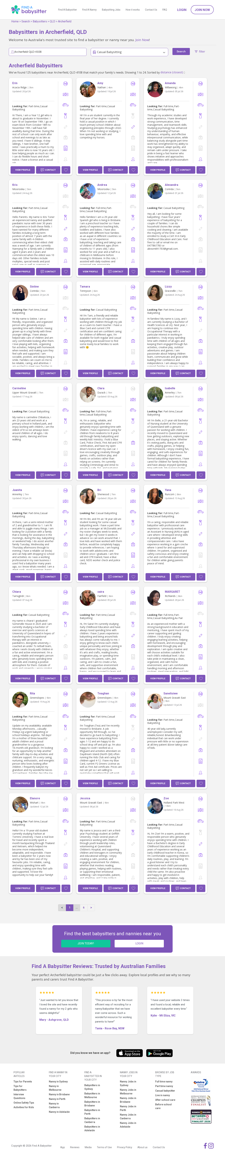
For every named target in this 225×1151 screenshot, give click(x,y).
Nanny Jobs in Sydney (128, 1083)
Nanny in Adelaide (59, 1111)
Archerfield (64, 21)
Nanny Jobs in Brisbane (128, 1100)
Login (182, 10)
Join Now (202, 10)
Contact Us (151, 9)
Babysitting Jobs (111, 9)
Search (25, 21)
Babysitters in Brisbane (92, 1103)
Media (88, 1147)
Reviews (74, 1147)
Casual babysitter (165, 1090)
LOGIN (139, 943)
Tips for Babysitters (20, 1088)
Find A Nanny (89, 9)
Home (15, 21)
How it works (133, 9)
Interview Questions (19, 1096)
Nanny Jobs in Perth (128, 1108)
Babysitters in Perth (92, 1112)
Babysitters (40, 21)
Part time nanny (164, 1086)
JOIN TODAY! (86, 943)
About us (142, 1147)
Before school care (163, 1106)
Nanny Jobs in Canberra (128, 1116)
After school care (165, 1099)
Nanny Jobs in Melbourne (128, 1091)
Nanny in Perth (57, 1099)
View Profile (22, 170)
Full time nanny (163, 1081)
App (62, 1147)
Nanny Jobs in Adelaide (128, 1125)
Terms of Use (104, 1147)
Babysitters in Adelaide (92, 1128)
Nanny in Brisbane (59, 1094)
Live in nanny (162, 1095)
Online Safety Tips (24, 1102)
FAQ (164, 9)
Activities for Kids (24, 1107)
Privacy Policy (124, 1147)
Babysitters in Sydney (92, 1087)
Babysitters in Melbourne (92, 1095)
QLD (52, 21)
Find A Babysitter (67, 9)
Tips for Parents (23, 1081)
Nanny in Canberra (54, 1105)
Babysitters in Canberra (92, 1120)
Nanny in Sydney (58, 1081)
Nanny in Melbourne (55, 1088)
